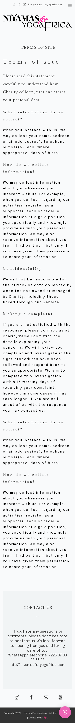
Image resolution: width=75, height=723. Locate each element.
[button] (65, 712)
